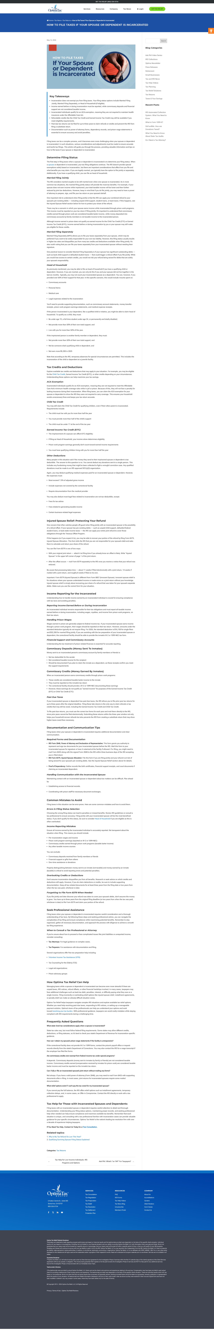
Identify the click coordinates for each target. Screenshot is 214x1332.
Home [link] (51, 20)
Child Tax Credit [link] (58, 374)
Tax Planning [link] (150, 87)
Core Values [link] (148, 1207)
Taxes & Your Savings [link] (153, 99)
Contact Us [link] (148, 1210)
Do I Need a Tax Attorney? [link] (155, 140)
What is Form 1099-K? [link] (154, 122)
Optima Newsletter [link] (152, 63)
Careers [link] (147, 1201)
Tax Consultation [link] (91, 1194)
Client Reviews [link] (149, 1204)
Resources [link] (100, 9)
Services (87, 9)
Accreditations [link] (149, 1197)
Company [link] (114, 9)
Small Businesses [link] (152, 75)
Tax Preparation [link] (90, 1201)
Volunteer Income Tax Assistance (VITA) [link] (64, 957)
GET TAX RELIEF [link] (157, 9)
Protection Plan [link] (90, 1213)
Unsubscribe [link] (119, 1207)
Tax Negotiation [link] (90, 1197)
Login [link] (141, 9)
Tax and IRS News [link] (152, 79)
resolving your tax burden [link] (63, 1011)
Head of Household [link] (102, 819)
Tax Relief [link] (88, 1204)
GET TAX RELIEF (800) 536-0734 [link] (107, 1)
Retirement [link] (149, 71)
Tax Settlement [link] (90, 1210)
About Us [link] (147, 1194)
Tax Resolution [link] (90, 1207)
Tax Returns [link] (67, 20)
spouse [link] (51, 165)
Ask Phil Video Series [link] (153, 55)
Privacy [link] (49, 1290)
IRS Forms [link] (118, 1197)
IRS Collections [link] (151, 59)
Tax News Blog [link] (120, 1204)
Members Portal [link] (120, 1210)
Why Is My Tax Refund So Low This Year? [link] (65, 1137)
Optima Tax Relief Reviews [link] (70, 1290)
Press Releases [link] (151, 67)
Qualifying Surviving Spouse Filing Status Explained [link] (69, 1140)
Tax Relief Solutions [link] (153, 91)
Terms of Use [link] (56, 1290)
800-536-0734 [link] (53, 1206)
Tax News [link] (127, 9)
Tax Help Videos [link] (151, 83)
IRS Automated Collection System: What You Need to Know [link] (156, 115)
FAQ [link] (116, 1194)
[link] (211, 31)
